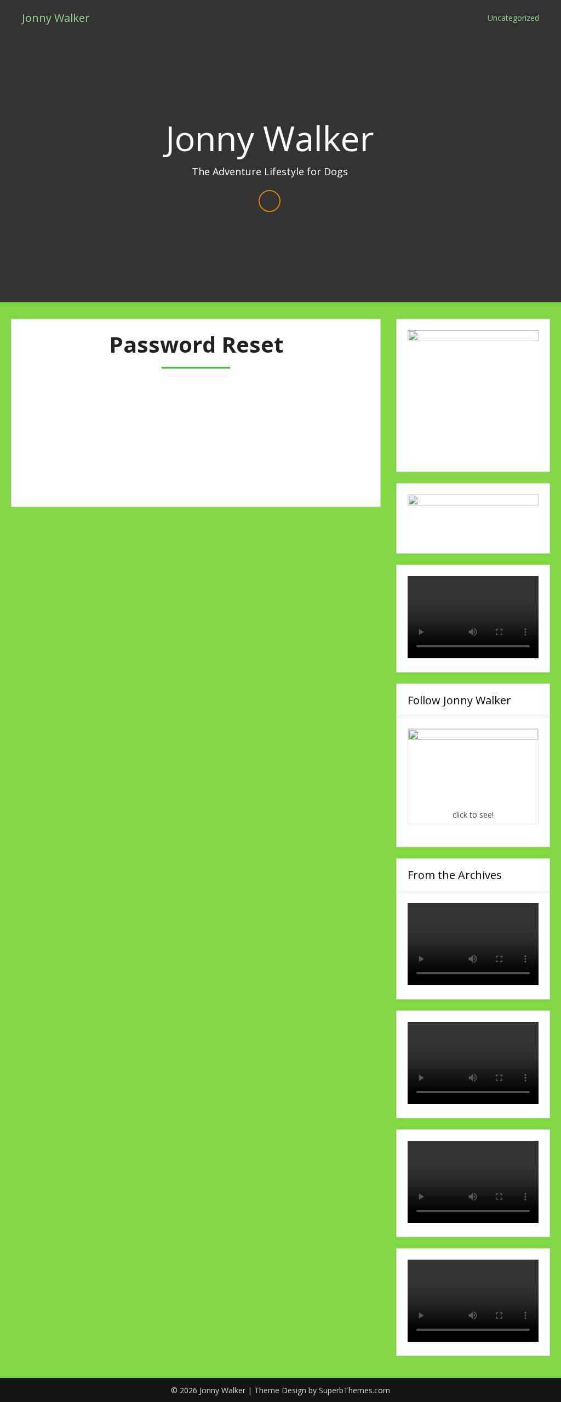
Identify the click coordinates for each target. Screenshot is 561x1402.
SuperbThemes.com (354, 1390)
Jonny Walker (56, 17)
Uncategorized (513, 18)
